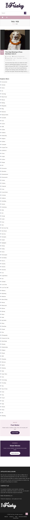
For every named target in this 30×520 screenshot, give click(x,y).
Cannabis (4, 117)
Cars (3, 120)
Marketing (4, 293)
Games (3, 204)
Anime (3, 87)
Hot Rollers (4, 257)
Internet (3, 266)
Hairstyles (4, 236)
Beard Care (4, 96)
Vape (3, 403)
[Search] (25, 13)
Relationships (5, 347)
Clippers (3, 138)
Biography (4, 105)
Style (3, 371)
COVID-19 (4, 150)
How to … (4, 260)
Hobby (3, 248)
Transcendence (8, 60)
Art (2, 90)
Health (3, 239)
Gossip (3, 216)
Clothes (3, 141)
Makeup (3, 290)
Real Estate (4, 341)
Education (4, 171)
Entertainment (21, 56)
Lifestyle (3, 281)
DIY (2, 165)
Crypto (3, 156)
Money (3, 302)
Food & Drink (5, 192)
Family (3, 180)
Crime (3, 153)
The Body (4, 382)
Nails (3, 317)
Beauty (3, 99)
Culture (3, 159)
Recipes (3, 344)
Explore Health (15, 432)
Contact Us (11, 516)
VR (2, 412)
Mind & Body (4, 299)
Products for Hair (5, 338)
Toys (3, 394)
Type (3, 400)
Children (4, 132)
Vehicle (3, 406)
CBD (3, 126)
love (15, 58)
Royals (3, 353)
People (3, 329)
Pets (3, 332)
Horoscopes (4, 254)
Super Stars (4, 374)
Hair (3, 225)
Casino (3, 123)
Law (3, 272)
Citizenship (4, 135)
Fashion (3, 183)
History (3, 245)
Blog (3, 108)
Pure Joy (25, 58)
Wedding (4, 415)
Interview (4, 269)
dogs (11, 58)
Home (3, 251)
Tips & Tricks (4, 388)
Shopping (4, 359)
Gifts (3, 210)
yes (14, 60)
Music (3, 314)
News (3, 323)
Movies (3, 308)
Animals (3, 84)
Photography (4, 335)
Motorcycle (4, 305)
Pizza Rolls (19, 58)
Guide (3, 219)
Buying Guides (5, 114)
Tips (3, 385)
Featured (4, 186)
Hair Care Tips (5, 228)
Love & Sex (4, 284)
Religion (3, 350)
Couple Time (4, 147)
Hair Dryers (4, 230)
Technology (4, 379)
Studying (4, 368)
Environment (4, 177)
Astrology (4, 93)
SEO (3, 356)
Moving (3, 311)
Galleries (4, 198)
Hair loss (4, 233)
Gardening (4, 207)
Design (3, 162)
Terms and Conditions (23, 516)
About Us (6, 516)
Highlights (4, 242)
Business (4, 111)
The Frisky (8, 56)
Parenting (4, 326)
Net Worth (4, 320)
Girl (2, 213)
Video (3, 409)
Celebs (3, 129)
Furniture (4, 195)
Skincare (4, 362)
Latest (16, 516)
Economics (4, 168)
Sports (3, 365)
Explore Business (15, 453)
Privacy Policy (15, 518)
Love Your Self (5, 287)
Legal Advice (4, 275)
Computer (4, 144)
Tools (3, 391)
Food (3, 189)
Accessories (4, 81)
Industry (3, 263)
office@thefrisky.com (8, 495)
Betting (3, 102)
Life (2, 278)
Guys (3, 222)
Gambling (4, 201)
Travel (3, 397)
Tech (3, 377)
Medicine (4, 296)
